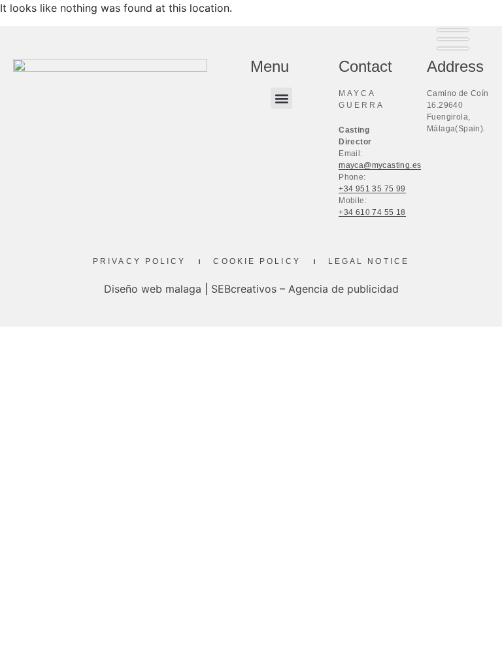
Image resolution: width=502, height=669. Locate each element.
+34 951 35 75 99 (372, 188)
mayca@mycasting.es (380, 165)
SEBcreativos (243, 288)
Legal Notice (368, 261)
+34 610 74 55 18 (372, 212)
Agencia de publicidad (343, 288)
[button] (281, 98)
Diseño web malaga (152, 288)
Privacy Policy (139, 261)
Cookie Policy (256, 261)
